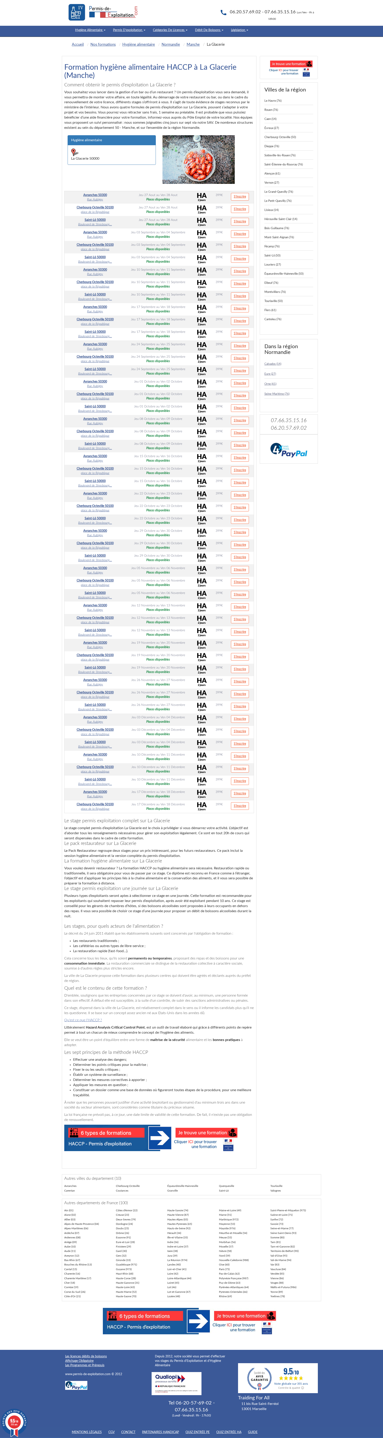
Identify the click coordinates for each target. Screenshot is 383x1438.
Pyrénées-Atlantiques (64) (234, 1287)
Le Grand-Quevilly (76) (278, 192)
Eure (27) (270, 374)
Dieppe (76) (271, 146)
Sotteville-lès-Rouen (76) (279, 155)
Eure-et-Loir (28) (125, 1242)
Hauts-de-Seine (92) (178, 1228)
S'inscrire (240, 196)
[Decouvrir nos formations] (289, 67)
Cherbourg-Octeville (128, 1186)
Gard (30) (121, 1251)
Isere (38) (172, 1251)
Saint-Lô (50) (272, 255)
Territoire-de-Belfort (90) (284, 1251)
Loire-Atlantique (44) (179, 1278)
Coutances (122, 1190)
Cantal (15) (70, 1269)
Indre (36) (172, 1242)
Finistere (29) (123, 1246)
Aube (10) (70, 1246)
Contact (128, 1432)
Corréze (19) (71, 1287)
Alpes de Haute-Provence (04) (81, 1224)
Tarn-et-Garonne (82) (282, 1246)
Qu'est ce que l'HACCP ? (83, 1020)
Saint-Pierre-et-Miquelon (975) (288, 1210)
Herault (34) (174, 1233)
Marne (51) (225, 1215)
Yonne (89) (276, 1292)
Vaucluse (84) (278, 1269)
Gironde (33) (123, 1260)
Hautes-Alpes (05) (177, 1219)
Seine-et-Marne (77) (281, 1228)
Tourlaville (276, 1186)
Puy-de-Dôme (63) (229, 1282)
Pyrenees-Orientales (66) (233, 1292)
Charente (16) (72, 1273)
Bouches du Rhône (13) (78, 1264)
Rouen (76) (271, 110)
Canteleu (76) (272, 319)
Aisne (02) (70, 1215)
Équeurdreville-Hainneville (182, 1186)
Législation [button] (238, 30)
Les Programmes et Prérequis (84, 1365)
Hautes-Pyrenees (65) (179, 1224)
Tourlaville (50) (273, 301)
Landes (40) (174, 1264)
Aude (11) (70, 1251)
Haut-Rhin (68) (124, 1273)
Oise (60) (224, 1264)
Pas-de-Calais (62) (229, 1273)
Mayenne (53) (227, 1224)
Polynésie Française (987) (233, 1278)
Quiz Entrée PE (198, 1432)
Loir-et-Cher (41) (176, 1269)
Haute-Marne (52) (126, 1292)
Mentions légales (87, 1432)
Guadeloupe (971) (126, 1264)
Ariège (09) (70, 1242)
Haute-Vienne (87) (178, 1215)
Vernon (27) (271, 182)
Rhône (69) (225, 1296)
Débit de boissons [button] (208, 30)
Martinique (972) (228, 1219)
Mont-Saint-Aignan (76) (279, 237)
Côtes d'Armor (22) (126, 1210)
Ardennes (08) (72, 1237)
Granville (172, 1190)
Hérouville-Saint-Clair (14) (280, 219)
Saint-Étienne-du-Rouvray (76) (283, 164)
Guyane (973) (124, 1269)
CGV (111, 1432)
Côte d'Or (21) (72, 1296)
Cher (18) (69, 1282)
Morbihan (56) (227, 1242)
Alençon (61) (272, 173)
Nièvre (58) (225, 1251)
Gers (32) (121, 1255)
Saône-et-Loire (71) (281, 1215)
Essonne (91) (123, 1237)
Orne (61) (270, 384)
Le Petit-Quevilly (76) (277, 201)
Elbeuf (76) (271, 283)
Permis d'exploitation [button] (128, 30)
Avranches (70, 1186)
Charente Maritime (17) (77, 1278)
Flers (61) (270, 310)
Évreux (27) (271, 128)
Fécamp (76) (271, 246)
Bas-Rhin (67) (72, 1260)
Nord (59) (224, 1255)
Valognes (275, 1190)
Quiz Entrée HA (228, 1432)
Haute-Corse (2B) (126, 1278)
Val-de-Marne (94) (280, 1260)
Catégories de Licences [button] (169, 30)
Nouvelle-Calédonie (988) (234, 1260)
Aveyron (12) (71, 1255)
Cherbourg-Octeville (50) (280, 137)
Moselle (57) (226, 1246)
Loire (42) (172, 1273)
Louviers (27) (272, 264)
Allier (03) (69, 1219)
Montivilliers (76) (275, 292)
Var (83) (274, 1264)
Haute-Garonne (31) (127, 1282)
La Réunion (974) (177, 1260)
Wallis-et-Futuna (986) (283, 1287)
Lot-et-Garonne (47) (178, 1292)
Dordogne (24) (124, 1224)
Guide (253, 1432)
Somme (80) (277, 1237)
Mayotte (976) (227, 1228)
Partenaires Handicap (160, 1432)
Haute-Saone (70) (126, 1296)
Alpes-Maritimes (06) (76, 1228)
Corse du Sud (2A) (74, 1292)
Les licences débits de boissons (86, 1356)
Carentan (69, 1190)
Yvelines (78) (277, 1296)
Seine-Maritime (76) (276, 394)
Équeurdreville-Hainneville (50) (283, 273)
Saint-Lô (224, 1190)
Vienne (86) (277, 1278)
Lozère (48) (173, 1296)
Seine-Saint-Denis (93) (283, 1233)
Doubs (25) (122, 1228)
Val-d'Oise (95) (278, 1255)
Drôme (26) (122, 1233)
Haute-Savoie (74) (177, 1210)
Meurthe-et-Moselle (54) (233, 1233)
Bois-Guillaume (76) (276, 228)
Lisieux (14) (271, 210)
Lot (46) (171, 1287)
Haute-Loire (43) (125, 1287)
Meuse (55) (225, 1237)
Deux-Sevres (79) (126, 1219)
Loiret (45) (173, 1282)
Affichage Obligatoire (79, 1361)
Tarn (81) (275, 1242)
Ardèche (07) (71, 1233)
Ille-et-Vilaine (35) (177, 1237)
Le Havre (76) (272, 100)
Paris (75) (224, 1269)
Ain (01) (68, 1210)
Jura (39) (172, 1255)
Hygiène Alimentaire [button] (89, 30)
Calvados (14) (272, 364)
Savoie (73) (276, 1224)
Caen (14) (270, 119)
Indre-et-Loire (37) (177, 1246)
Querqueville (226, 1186)
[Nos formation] (159, 1138)
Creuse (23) (122, 1215)
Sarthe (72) (276, 1219)
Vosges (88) (276, 1282)
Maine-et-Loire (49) (230, 1210)
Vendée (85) (277, 1273)
